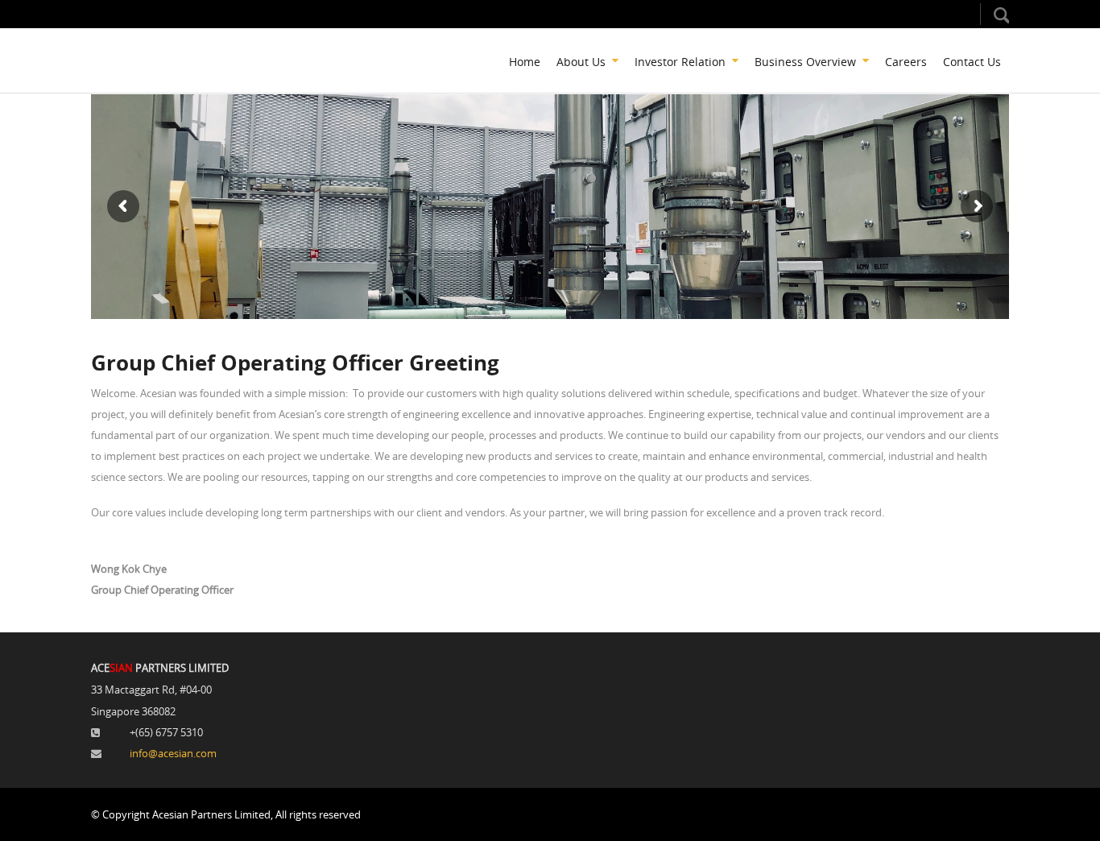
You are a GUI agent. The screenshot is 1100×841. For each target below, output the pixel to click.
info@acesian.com (173, 753)
